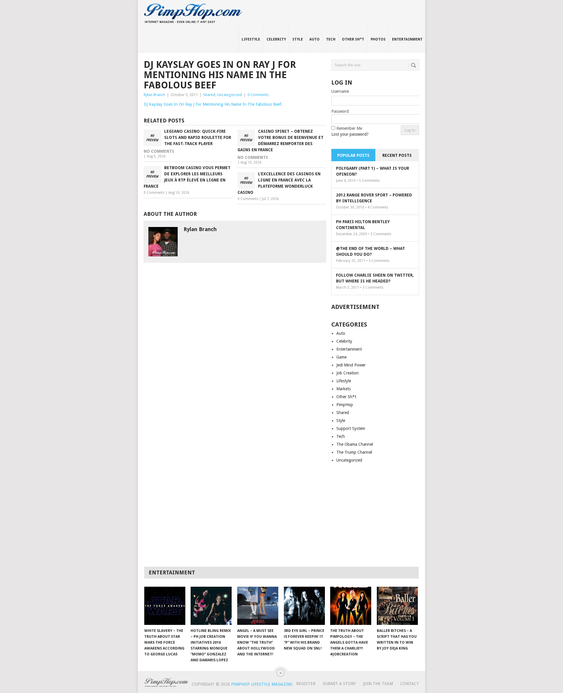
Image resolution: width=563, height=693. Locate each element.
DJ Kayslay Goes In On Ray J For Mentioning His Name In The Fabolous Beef (212, 104)
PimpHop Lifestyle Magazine (261, 684)
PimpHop (344, 404)
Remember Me (349, 128)
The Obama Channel (354, 444)
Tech (330, 39)
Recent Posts (397, 155)
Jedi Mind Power (351, 365)
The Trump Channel (354, 452)
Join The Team (378, 683)
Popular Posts (353, 155)
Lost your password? (350, 134)
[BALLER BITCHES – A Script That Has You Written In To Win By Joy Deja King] (397, 606)
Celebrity (276, 39)
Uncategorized (229, 94)
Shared (209, 94)
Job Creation (347, 373)
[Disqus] (235, 336)
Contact (409, 683)
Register (306, 683)
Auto (314, 39)
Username (340, 91)
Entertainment (407, 39)
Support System (350, 428)
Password (340, 111)
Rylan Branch (154, 94)
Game (341, 357)
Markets (343, 388)
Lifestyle (251, 39)
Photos (378, 39)
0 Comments (258, 94)
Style (297, 39)
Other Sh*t (353, 39)
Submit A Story (339, 683)
